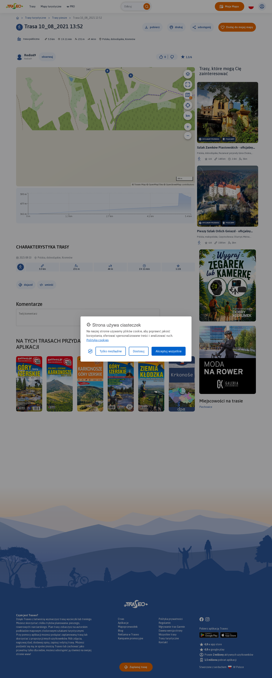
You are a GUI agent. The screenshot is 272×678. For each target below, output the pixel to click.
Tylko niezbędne (111, 351)
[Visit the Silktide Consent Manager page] (90, 351)
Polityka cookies (97, 340)
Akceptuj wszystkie (169, 351)
